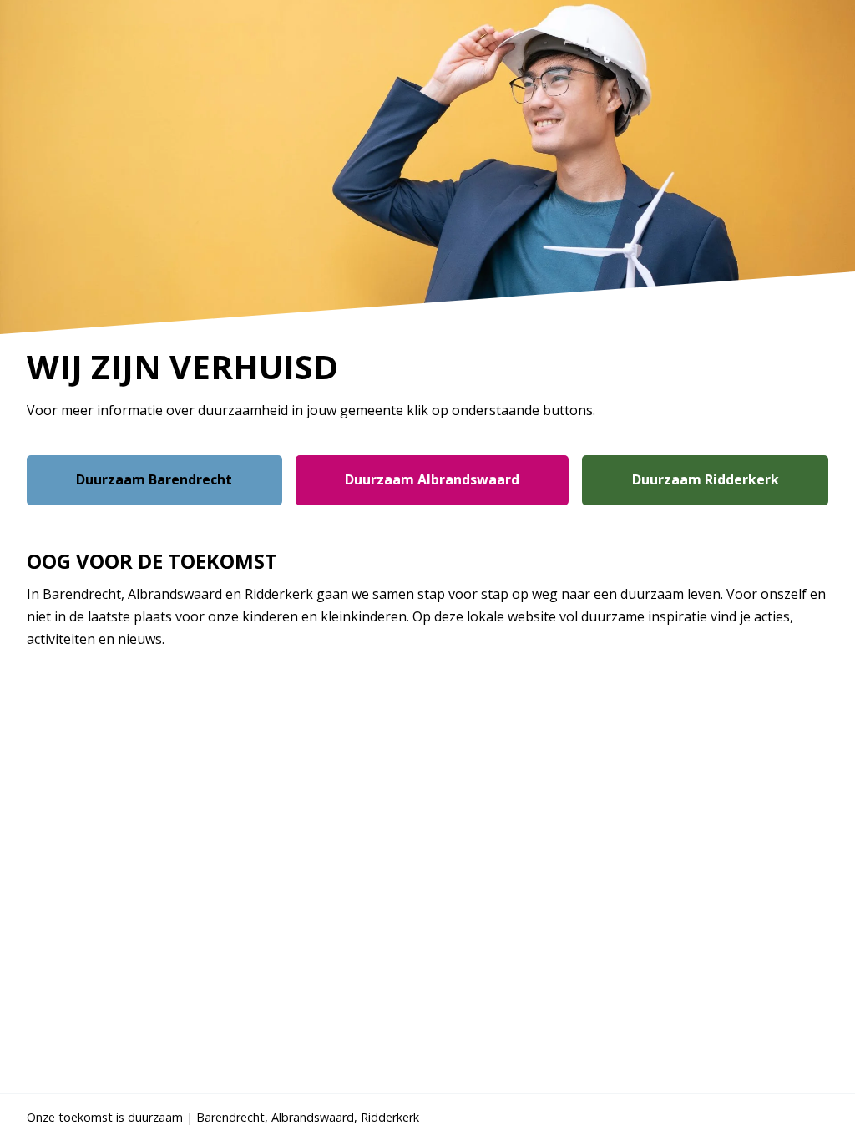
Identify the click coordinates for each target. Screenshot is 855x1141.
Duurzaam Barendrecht (154, 479)
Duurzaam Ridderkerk (705, 479)
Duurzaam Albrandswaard (432, 479)
